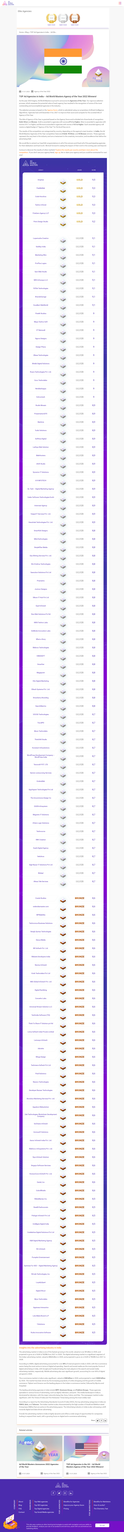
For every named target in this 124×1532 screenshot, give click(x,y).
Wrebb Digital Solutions (40, 364)
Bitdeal (40, 873)
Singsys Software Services (41, 1165)
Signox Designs (40, 338)
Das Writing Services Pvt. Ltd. (41, 556)
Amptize (41, 180)
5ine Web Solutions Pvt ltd (40, 614)
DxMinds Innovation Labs (40, 631)
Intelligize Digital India (41, 1224)
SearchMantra (40, 706)
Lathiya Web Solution (41, 447)
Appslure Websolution (41, 1107)
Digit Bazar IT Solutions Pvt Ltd (40, 865)
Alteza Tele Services (41, 881)
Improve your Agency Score (74, 1505)
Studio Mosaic (40, 405)
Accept (102, 1525)
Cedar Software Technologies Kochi (40, 497)
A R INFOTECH (40, 480)
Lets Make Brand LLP (41, 1316)
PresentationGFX (40, 414)
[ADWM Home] (62, 1484)
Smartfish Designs (41, 531)
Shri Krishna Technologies (40, 564)
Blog (27, 32)
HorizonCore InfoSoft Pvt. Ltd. (40, 1174)
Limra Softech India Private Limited (41, 1032)
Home (21, 32)
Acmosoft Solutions (40, 1132)
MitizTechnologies (40, 539)
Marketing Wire (40, 255)
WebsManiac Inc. (40, 1199)
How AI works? (99, 1505)
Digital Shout (41, 1291)
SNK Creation (41, 840)
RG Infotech (40, 1249)
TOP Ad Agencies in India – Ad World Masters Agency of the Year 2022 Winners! (58, 96)
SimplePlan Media (40, 547)
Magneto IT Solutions (41, 815)
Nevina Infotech (41, 965)
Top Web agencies (41, 1502)
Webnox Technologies (41, 648)
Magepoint (41, 673)
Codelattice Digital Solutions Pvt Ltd (40, 1232)
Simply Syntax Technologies (40, 932)
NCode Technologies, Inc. (40, 1274)
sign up (57, 152)
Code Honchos (40, 196)
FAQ (20, 1509)
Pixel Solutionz (40, 1074)
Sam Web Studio (41, 272)
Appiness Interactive (40, 1307)
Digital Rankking (41, 990)
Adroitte (41, 1048)
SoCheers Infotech (41, 1124)
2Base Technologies (40, 355)
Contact (22, 1512)
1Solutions (41, 1324)
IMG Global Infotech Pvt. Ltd (40, 982)
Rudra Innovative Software (41, 1332)
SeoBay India (41, 247)
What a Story (41, 639)
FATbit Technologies (40, 288)
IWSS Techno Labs (41, 622)
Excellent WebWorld (40, 305)
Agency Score (52, 110)
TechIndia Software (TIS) (40, 1015)
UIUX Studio (40, 464)
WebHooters (40, 455)
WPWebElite (40, 915)
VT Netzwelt (40, 330)
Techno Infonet (40, 205)
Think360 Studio (41, 739)
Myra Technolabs (40, 1299)
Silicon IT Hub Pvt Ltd (41, 597)
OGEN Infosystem (40, 806)
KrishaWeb (41, 781)
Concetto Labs (40, 998)
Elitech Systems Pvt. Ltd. (40, 689)
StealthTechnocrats (40, 1207)
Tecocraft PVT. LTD (41, 764)
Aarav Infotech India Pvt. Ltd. (41, 1140)
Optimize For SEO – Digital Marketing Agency (41, 1266)
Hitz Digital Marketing (41, 681)
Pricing (66, 1509)
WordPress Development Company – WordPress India (40, 756)
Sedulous (40, 856)
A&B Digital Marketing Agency (41, 1241)
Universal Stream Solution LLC (40, 1007)
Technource (40, 831)
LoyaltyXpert (41, 1282)
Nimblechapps (40, 389)
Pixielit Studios (40, 313)
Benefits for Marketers (102, 1502)
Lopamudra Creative (40, 238)
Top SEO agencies (41, 1505)
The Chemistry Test (101, 1509)
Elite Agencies (24, 11)
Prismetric (41, 581)
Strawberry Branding (41, 698)
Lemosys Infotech (40, 1040)
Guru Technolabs (40, 380)
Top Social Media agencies (44, 1512)
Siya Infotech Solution (41, 1157)
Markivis (41, 422)
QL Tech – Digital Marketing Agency (40, 489)
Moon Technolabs (40, 731)
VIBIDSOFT (41, 656)
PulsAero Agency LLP (41, 213)
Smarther (40, 664)
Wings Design (41, 1057)
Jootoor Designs (41, 589)
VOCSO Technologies (41, 714)
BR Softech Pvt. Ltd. (40, 948)
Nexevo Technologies (41, 1082)
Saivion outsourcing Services (40, 773)
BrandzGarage (40, 297)
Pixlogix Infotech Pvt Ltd (41, 1216)
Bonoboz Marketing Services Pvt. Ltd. (41, 1099)
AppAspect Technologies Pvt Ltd (41, 790)
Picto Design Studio (41, 222)
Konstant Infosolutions (40, 748)
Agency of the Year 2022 (42, 91)
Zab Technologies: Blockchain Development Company (41, 1115)
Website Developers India (40, 957)
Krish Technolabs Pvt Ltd (40, 973)
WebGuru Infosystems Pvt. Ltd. (41, 1149)
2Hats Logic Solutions (41, 823)
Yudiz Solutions (40, 430)
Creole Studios (40, 898)
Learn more (51, 25)
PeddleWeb (41, 188)
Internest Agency (40, 506)
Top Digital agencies (41, 1509)
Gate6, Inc (41, 1182)
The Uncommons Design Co (41, 798)
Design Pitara (41, 347)
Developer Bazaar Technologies (40, 1090)
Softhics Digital (40, 439)
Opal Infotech (41, 606)
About (21, 1502)
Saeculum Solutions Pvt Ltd (41, 572)
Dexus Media (41, 940)
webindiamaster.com (41, 906)
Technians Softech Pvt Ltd (41, 1065)
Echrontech (40, 397)
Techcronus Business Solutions (40, 923)
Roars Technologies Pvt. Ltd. (40, 372)
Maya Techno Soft (41, 322)
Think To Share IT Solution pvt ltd (41, 1023)
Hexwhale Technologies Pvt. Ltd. (41, 522)
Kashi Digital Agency (40, 848)
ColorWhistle (41, 1190)
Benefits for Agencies (71, 1502)
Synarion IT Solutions (41, 472)
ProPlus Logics (40, 263)
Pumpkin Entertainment (41, 1257)
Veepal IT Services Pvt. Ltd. (41, 514)
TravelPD (40, 723)
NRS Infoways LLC (41, 280)
